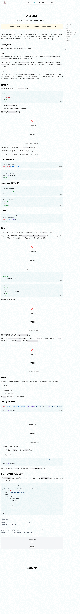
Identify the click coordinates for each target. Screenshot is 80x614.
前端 (43, 20)
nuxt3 (37, 20)
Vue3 (40, 20)
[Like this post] (65, 610)
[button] (74, 2)
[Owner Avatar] (4, 2)
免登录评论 (32, 546)
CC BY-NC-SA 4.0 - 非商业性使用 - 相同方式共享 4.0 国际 (17, 533)
